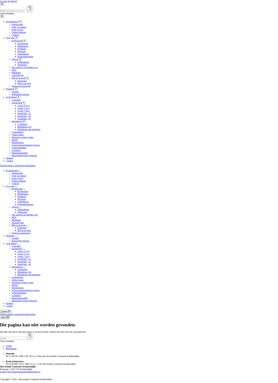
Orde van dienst (19, 176)
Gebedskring (17, 277)
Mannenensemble (20, 298)
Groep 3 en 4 (23, 251)
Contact (9, 306)
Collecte (15, 183)
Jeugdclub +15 (24, 261)
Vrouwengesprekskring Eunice (26, 290)
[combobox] (13, 338)
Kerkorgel (22, 228)
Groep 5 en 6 (23, 254)
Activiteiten (11, 243)
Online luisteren (19, 181)
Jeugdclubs (17, 248)
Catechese (16, 246)
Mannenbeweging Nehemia (24, 301)
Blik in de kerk (18, 225)
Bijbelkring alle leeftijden (28, 275)
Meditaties (16, 220)
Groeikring (22, 269)
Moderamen (22, 194)
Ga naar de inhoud (8, 1)
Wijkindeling (23, 209)
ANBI (9, 346)
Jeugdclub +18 (24, 264)
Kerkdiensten (12, 170)
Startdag (9, 303)
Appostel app (18, 222)
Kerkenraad (17, 189)
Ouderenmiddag (19, 293)
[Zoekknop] (29, 336)
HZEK (15, 285)
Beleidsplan (11, 348)
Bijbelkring (17, 267)
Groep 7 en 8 (23, 256)
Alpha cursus (18, 280)
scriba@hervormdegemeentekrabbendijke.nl (20, 372)
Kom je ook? (17, 178)
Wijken (15, 207)
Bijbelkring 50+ (24, 272)
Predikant (21, 196)
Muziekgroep (18, 288)
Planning (10, 235)
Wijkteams (22, 212)
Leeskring (16, 295)
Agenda (15, 238)
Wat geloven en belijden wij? (25, 215)
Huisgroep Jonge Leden (22, 282)
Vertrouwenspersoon (21, 233)
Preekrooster (17, 173)
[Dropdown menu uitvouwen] (20, 171)
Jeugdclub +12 (24, 259)
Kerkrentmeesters (25, 204)
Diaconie (21, 199)
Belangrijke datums (20, 241)
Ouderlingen (23, 202)
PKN (14, 217)
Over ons (10, 186)
